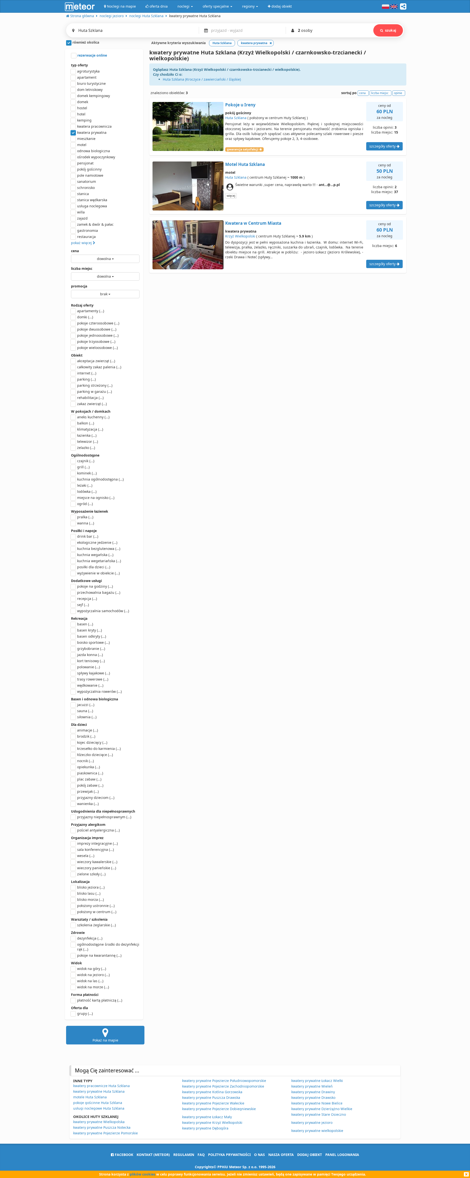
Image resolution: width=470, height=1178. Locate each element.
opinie (398, 93)
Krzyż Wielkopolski (240, 236)
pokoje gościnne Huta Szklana (97, 1102)
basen (85, 624)
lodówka (86, 491)
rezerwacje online (91, 55)
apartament (86, 77)
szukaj (390, 30)
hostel (82, 108)
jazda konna (90, 654)
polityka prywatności (229, 1154)
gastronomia (87, 230)
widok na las (90, 981)
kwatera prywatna (91, 132)
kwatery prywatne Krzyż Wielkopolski (212, 1122)
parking (86, 379)
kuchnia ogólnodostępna (100, 479)
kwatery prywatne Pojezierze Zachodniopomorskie (223, 1086)
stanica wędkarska (92, 200)
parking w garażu (94, 391)
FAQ (201, 1154)
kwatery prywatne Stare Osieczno (318, 1114)
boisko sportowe (93, 642)
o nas (259, 1154)
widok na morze (93, 987)
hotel (81, 114)
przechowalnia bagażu (98, 592)
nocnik (85, 760)
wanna (85, 523)
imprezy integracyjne (97, 843)
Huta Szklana (236, 117)
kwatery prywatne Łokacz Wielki (317, 1080)
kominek (87, 473)
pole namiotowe (90, 175)
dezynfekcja (89, 938)
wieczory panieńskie (96, 868)
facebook (123, 1154)
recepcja (87, 598)
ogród (85, 503)
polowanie (88, 667)
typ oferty (79, 65)
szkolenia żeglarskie (96, 925)
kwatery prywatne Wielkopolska (99, 1121)
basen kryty (89, 630)
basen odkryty (91, 636)
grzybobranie (91, 648)
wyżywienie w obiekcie (98, 573)
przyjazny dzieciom (95, 797)
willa (81, 212)
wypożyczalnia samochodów (103, 610)
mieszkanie (86, 138)
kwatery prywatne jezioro (311, 1122)
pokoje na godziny (95, 586)
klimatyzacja (90, 429)
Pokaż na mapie (105, 1040)
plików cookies (142, 1174)
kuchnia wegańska (95, 554)
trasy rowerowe (92, 679)
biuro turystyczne (91, 83)
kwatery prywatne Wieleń (312, 1086)
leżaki (84, 485)
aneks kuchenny (93, 417)
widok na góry (91, 968)
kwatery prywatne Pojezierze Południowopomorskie (224, 1080)
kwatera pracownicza (94, 126)
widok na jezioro (93, 974)
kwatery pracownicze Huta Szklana (101, 1085)
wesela (85, 855)
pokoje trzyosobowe (96, 341)
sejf (83, 604)
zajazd (82, 218)
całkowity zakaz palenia (99, 367)
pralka (85, 517)
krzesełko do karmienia (99, 748)
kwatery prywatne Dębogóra (205, 1128)
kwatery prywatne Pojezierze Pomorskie (105, 1133)
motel (81, 144)
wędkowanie (90, 685)
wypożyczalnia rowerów (99, 691)
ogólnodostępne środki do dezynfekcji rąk (108, 947)
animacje (87, 730)
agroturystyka (88, 71)
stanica (83, 193)
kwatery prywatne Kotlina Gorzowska (212, 1092)
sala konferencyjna (95, 849)
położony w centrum (96, 911)
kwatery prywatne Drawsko (313, 1097)
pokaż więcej (82, 242)
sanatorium (86, 181)
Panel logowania (342, 1154)
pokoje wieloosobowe (97, 347)
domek (82, 101)
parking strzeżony (94, 385)
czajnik (85, 461)
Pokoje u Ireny (240, 105)
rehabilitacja (90, 397)
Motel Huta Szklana (245, 164)
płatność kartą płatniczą (99, 1000)
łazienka (86, 435)
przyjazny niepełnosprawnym (104, 817)
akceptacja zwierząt (96, 361)
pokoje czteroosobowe (98, 323)
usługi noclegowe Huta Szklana (98, 1108)
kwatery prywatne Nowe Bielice (316, 1103)
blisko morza (90, 899)
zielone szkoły (91, 874)
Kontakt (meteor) (153, 1154)
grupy (85, 1013)
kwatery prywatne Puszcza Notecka (101, 1127)
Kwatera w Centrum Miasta (253, 223)
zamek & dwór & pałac (95, 224)
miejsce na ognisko (95, 497)
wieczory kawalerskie (97, 861)
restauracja (86, 236)
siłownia (86, 717)
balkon (85, 423)
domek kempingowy (93, 95)
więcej (231, 196)
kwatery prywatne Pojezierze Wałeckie (213, 1103)
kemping (84, 120)
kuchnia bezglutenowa (98, 548)
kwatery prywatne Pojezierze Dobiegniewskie (219, 1108)
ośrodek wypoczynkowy (96, 157)
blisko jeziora (91, 887)
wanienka (88, 803)
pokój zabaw (90, 785)
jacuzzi (85, 704)
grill (83, 467)
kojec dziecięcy (92, 742)
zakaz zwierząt (92, 403)
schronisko (86, 187)
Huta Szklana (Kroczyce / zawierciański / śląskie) (202, 79)
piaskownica (90, 773)
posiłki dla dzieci (93, 567)
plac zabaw (89, 779)
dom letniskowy (90, 89)
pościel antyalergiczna (98, 830)
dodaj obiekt (309, 1154)
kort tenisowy (91, 660)
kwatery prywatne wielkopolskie (317, 1130)
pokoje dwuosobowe (96, 329)
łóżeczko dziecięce (95, 754)
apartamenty (90, 311)
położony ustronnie (96, 905)
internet (86, 373)
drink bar (87, 536)
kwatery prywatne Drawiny (313, 1092)
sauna (85, 710)
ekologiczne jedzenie (97, 542)
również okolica (85, 42)
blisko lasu (88, 893)
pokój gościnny (89, 169)
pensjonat (85, 163)
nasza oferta (281, 1154)
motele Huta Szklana (90, 1097)
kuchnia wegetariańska (99, 560)
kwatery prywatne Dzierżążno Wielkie (321, 1108)
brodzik (86, 736)
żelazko (86, 447)
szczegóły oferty (383, 146)
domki (85, 317)
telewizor (87, 441)
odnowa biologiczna (93, 151)
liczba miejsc (81, 268)
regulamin (183, 1154)
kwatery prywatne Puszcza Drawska (211, 1097)
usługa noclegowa (92, 206)
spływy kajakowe (93, 673)
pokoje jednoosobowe (97, 335)
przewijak (88, 791)
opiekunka (88, 767)
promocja (79, 286)
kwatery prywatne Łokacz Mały (207, 1117)
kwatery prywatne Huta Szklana (99, 1091)
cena (75, 250)
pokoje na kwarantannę (99, 955)
